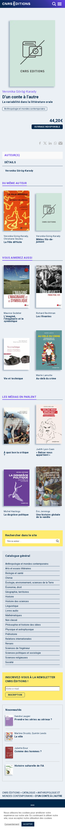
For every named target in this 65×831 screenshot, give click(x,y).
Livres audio (11, 610)
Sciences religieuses (16, 657)
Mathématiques (13, 615)
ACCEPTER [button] (27, 824)
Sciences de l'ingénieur (17, 648)
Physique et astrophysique (19, 629)
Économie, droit (13, 587)
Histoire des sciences (17, 601)
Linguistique (11, 606)
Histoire (9, 596)
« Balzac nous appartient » (44, 453)
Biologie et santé (14, 573)
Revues (9, 643)
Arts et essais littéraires (18, 568)
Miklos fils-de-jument (44, 240)
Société (9, 662)
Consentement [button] (12, 824)
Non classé (11, 620)
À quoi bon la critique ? (16, 453)
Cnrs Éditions (11, 792)
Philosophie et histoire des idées (23, 624)
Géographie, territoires (17, 592)
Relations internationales (18, 638)
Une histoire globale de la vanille (48, 516)
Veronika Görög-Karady (19, 91)
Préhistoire (11, 634)
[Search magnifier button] (57, 541)
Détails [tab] (10, 162)
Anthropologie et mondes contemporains (24, 109)
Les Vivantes (44, 316)
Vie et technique (13, 378)
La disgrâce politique (16, 515)
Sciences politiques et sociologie (23, 652)
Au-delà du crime (46, 378)
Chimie (9, 577)
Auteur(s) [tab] (12, 155)
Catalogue (28, 792)
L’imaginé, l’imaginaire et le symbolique (14, 318)
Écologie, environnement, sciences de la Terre (29, 582)
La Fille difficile (13, 242)
